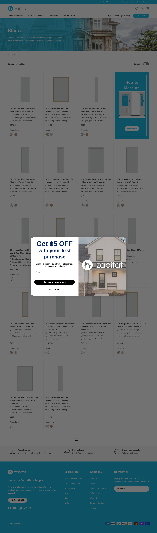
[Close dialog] (123, 240)
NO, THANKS (54, 289)
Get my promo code (54, 282)
